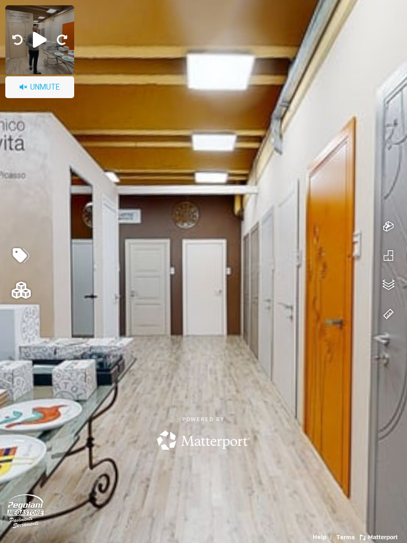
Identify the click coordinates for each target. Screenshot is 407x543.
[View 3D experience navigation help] (323, 536)
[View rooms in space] (21, 290)
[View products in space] (21, 256)
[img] (17, 39)
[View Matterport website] (378, 536)
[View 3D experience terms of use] (347, 536)
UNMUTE (44, 87)
